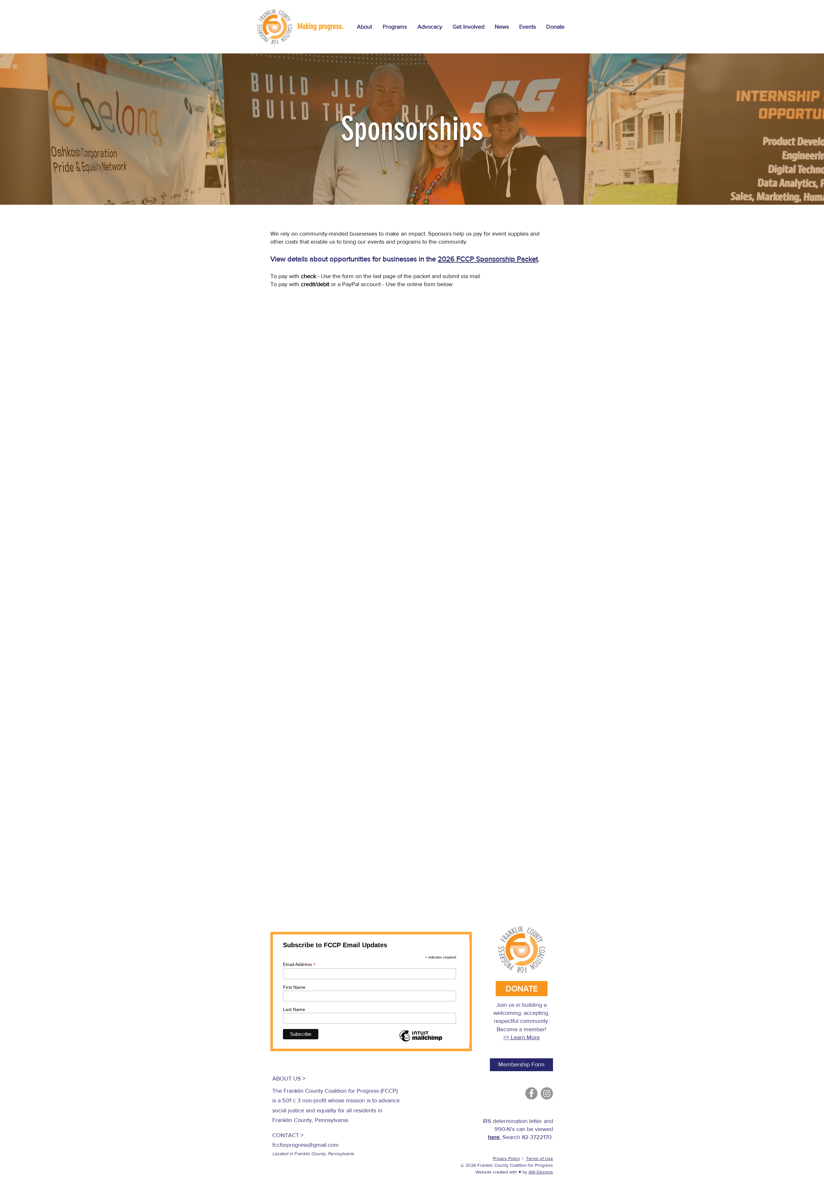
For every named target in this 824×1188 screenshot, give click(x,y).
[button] (394, 27)
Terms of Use (539, 1158)
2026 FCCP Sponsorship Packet (488, 259)
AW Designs (541, 1171)
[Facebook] (531, 1093)
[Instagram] (547, 1093)
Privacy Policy (506, 1158)
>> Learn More (521, 1037)
